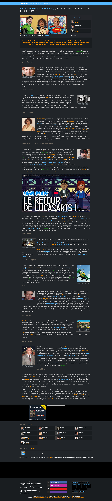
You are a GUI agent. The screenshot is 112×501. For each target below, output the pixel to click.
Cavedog (83, 169)
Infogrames (57, 74)
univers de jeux (64, 459)
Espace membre (75, 491)
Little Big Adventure (62, 244)
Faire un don (82, 491)
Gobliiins (55, 125)
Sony (30, 386)
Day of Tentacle (59, 162)
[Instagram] (87, 1)
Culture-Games (35, 497)
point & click (79, 51)
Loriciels (64, 294)
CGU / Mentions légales (86, 484)
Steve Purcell (45, 357)
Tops (87, 482)
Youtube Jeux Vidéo (41, 497)
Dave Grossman (51, 154)
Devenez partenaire (80, 497)
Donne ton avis (74, 35)
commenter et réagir (25, 459)
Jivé (26, 35)
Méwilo (39, 123)
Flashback (49, 242)
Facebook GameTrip (55, 482)
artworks (63, 365)
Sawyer (32, 334)
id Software (51, 398)
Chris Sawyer (25, 321)
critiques (38, 482)
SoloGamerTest (74, 497)
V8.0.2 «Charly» (59, 496)
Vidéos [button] (41, 3)
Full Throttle (33, 164)
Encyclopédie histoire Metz (56, 497)
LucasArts (29, 159)
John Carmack (33, 396)
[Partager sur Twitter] (74, 18)
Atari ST (55, 123)
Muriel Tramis (71, 121)
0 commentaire (46, 35)
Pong (32, 95)
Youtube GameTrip (54, 488)
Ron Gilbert (50, 157)
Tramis (45, 151)
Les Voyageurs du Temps (60, 296)
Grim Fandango (43, 164)
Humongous (29, 171)
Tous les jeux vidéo (76, 489)
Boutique (79, 486)
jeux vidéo (34, 489)
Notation (89, 486)
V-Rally (70, 78)
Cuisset (49, 151)
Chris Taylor (75, 216)
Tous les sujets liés (75, 33)
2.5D (28, 279)
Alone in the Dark (56, 78)
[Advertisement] (74, 412)
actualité (31, 482)
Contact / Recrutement (76, 482)
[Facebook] (79, 1)
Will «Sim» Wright (79, 395)
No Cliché (40, 275)
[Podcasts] (89, 1)
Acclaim (43, 383)
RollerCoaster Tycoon (28, 331)
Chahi (74, 310)
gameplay (45, 228)
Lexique (83, 482)
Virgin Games (33, 376)
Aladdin (48, 378)
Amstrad (48, 326)
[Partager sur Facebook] (72, 18)
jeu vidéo (50, 457)
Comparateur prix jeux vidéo (66, 497)
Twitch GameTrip (54, 491)
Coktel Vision (41, 118)
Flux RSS (74, 486)
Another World (41, 242)
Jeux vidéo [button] (37, 3)
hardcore (44, 152)
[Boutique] (81, 1)
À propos (84, 486)
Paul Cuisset (40, 249)
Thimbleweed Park (81, 218)
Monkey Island (45, 159)
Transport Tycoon (58, 327)
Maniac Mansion (33, 228)
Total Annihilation (62, 216)
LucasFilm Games (69, 157)
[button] (49, 3)
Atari (74, 74)
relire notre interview (40, 55)
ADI (66, 126)
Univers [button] (46, 3)
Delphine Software (42, 241)
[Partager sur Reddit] (77, 18)
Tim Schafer (62, 159)
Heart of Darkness (51, 303)
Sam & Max (63, 348)
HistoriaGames (48, 497)
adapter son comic (71, 355)
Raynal (55, 151)
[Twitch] (85, 1)
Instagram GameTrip (55, 485)
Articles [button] (32, 3)
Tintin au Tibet (58, 76)
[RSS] (91, 1)
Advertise (74, 484)
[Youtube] (83, 1)
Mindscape (47, 133)
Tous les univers (83, 489)
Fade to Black (58, 242)
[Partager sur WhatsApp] (79, 18)
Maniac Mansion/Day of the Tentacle (50, 220)
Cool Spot (55, 378)
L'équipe (79, 484)
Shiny (26, 379)
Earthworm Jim (63, 379)
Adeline (54, 244)
